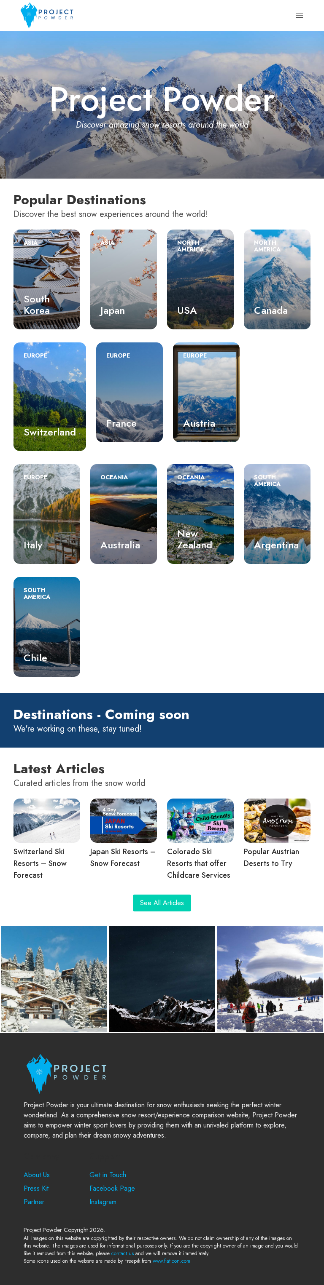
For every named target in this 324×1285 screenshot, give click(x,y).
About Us (37, 1175)
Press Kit (36, 1188)
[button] (299, 16)
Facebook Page (112, 1188)
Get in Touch (107, 1175)
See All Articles (162, 903)
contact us (122, 1253)
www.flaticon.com (171, 1261)
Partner (34, 1202)
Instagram (102, 1202)
